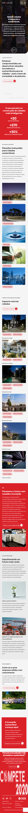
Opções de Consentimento (18, 804)
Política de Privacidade (7, 803)
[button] (21, 3)
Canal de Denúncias (19, 807)
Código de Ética (5, 801)
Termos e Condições (6, 807)
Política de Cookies (19, 801)
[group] (15, 236)
